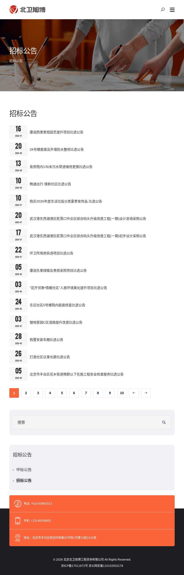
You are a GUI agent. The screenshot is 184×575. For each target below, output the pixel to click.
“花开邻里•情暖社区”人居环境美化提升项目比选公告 (68, 288)
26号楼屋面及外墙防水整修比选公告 (57, 149)
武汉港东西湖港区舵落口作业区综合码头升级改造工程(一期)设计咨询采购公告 (88, 218)
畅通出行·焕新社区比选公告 (50, 184)
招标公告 (24, 480)
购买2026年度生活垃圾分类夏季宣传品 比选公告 (66, 201)
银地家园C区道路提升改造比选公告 (56, 322)
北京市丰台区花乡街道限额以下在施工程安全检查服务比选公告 (77, 374)
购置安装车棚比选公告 (46, 340)
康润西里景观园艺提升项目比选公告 (56, 132)
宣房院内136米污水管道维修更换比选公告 (61, 167)
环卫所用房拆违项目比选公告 (51, 253)
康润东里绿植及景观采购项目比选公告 (58, 270)
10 (122, 393)
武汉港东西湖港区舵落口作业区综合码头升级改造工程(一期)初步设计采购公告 (88, 236)
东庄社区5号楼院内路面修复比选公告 (57, 305)
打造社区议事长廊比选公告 (50, 357)
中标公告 (24, 470)
